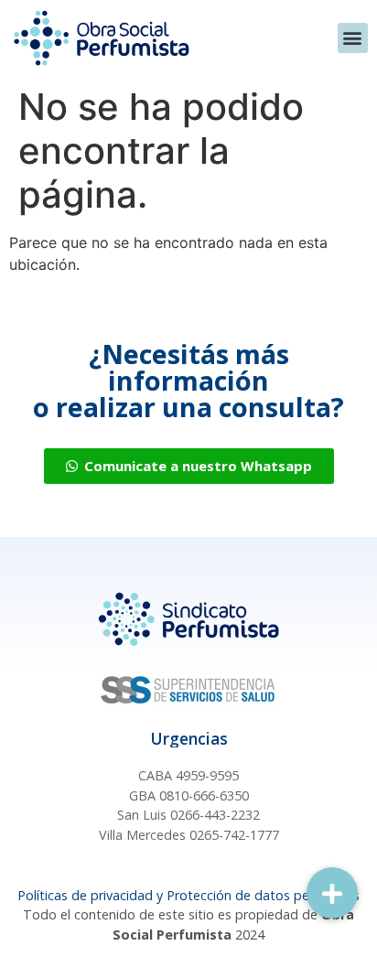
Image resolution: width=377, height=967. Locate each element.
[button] (353, 38)
